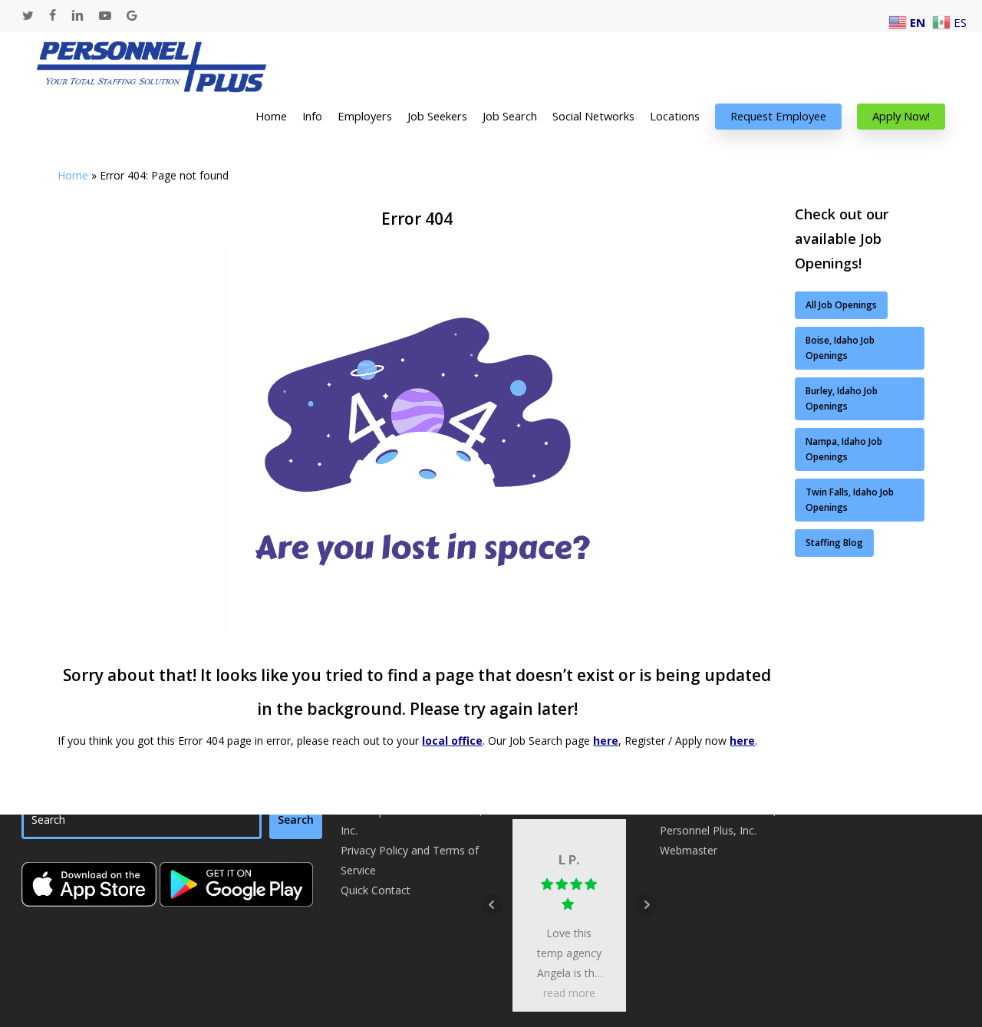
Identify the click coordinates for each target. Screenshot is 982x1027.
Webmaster (688, 850)
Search (296, 819)
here (605, 740)
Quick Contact (375, 890)
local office (452, 740)
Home (73, 175)
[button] (841, 305)
